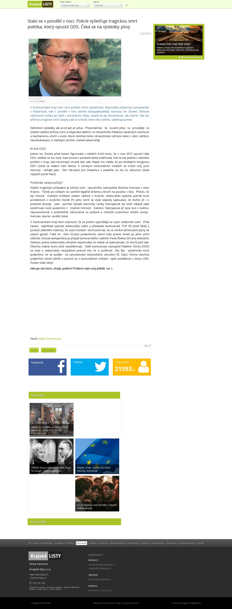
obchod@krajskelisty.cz (99, 579)
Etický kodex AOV (131, 603)
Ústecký (92, 543)
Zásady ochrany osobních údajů (107, 603)
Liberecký (103, 543)
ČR (30, 543)
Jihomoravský (158, 543)
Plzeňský (70, 543)
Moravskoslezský (187, 543)
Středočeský (46, 543)
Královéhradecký (118, 543)
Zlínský (200, 543)
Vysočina (145, 543)
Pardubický (134, 543)
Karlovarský (81, 543)
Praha (36, 543)
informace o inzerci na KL (100, 590)
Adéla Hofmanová (49, 339)
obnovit (126, 5)
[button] (75, 5)
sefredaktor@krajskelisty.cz (101, 564)
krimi (34, 350)
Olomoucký (171, 543)
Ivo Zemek (48, 350)
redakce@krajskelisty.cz (99, 568)
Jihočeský (59, 543)
